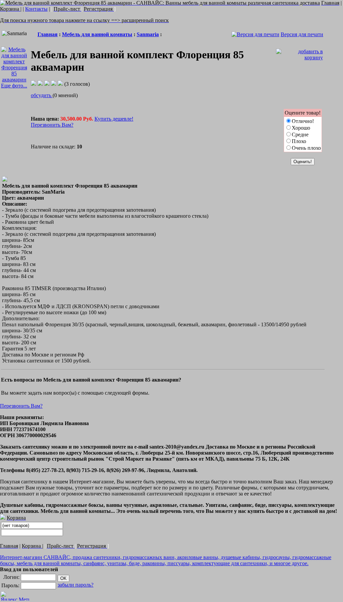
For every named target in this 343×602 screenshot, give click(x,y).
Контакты (36, 9)
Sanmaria (148, 34)
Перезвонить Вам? (52, 125)
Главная (48, 34)
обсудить (42, 95)
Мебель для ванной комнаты (97, 34)
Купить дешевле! (113, 119)
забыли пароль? (75, 585)
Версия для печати (302, 34)
